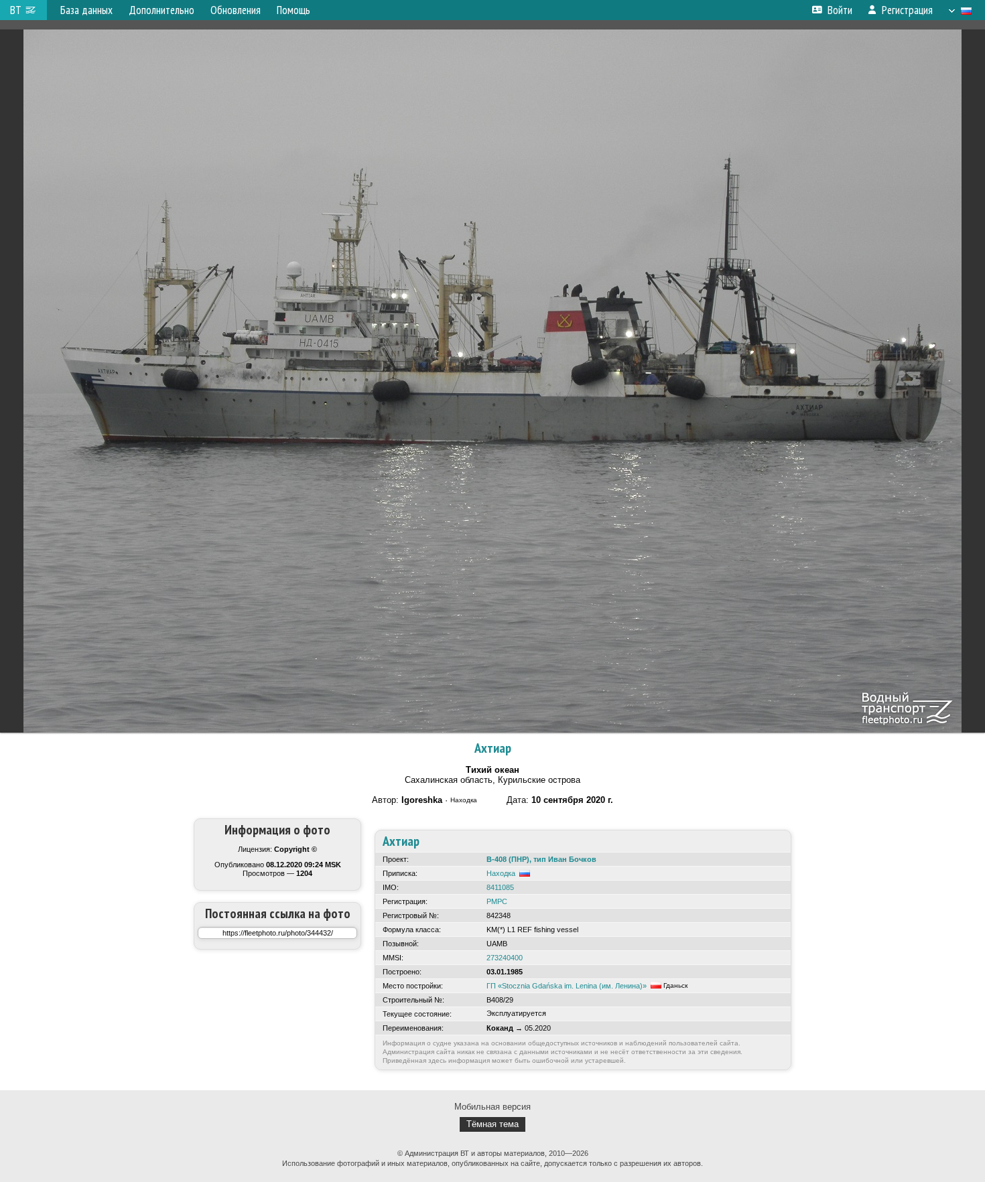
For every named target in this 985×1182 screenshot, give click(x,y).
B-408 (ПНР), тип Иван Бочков (541, 859)
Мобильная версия (492, 1107)
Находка (500, 873)
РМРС (496, 901)
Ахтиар (492, 748)
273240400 (504, 958)
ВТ (15, 10)
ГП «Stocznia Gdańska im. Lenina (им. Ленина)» (566, 986)
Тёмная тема (492, 1124)
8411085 (500, 887)
